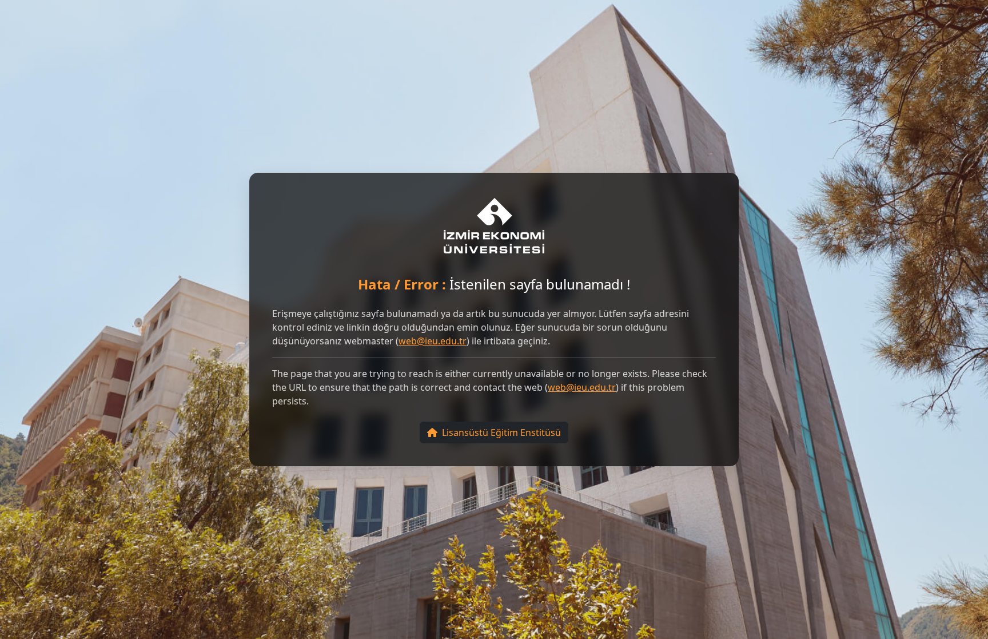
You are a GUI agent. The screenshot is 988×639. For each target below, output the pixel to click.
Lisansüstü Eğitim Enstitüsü (501, 432)
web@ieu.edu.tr (433, 341)
